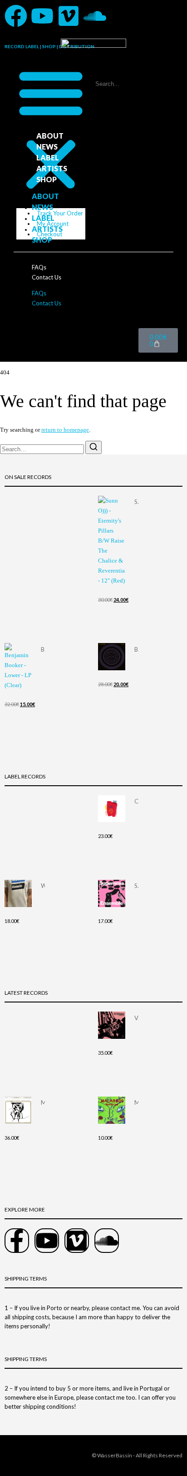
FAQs (39, 267)
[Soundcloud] (95, 16)
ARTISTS (51, 168)
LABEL (47, 157)
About (50, 135)
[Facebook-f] (17, 1240)
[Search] (93, 447)
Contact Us (46, 277)
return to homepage (65, 429)
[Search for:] (42, 449)
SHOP (46, 179)
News (47, 146)
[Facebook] (16, 16)
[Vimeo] (68, 16)
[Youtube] (42, 16)
